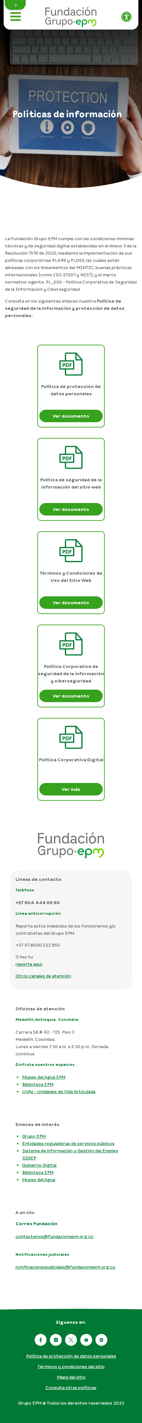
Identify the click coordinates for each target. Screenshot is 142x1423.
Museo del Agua (38, 1179)
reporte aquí (29, 964)
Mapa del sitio (71, 1377)
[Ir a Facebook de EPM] (41, 1340)
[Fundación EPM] (70, 14)
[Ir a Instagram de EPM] (56, 1340)
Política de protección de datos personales (71, 1356)
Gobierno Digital (39, 1165)
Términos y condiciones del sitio (71, 1366)
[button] (15, 5)
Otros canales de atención (43, 975)
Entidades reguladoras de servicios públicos (68, 1143)
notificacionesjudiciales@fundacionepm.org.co (65, 1267)
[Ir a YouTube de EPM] (86, 1340)
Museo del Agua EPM (43, 1077)
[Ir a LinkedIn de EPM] (101, 1340)
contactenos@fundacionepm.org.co (54, 1236)
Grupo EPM (34, 1136)
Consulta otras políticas (71, 1387)
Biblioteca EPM (37, 1084)
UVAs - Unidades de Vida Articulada (58, 1091)
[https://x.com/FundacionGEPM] (71, 1340)
